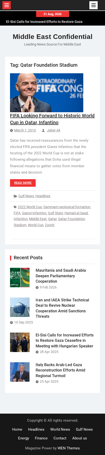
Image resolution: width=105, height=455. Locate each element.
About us (79, 438)
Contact (59, 438)
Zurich (49, 225)
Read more (23, 183)
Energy (23, 438)
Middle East (38, 219)
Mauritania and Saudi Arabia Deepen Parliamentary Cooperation (61, 276)
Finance (41, 438)
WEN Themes (69, 448)
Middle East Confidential (53, 36)
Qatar (52, 219)
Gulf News (26, 196)
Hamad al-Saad (76, 213)
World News (60, 429)
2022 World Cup (30, 207)
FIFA (17, 213)
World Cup (35, 225)
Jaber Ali (53, 130)
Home (17, 429)
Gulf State (55, 213)
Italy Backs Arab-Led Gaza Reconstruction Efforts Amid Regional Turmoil (60, 370)
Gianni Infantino (34, 213)
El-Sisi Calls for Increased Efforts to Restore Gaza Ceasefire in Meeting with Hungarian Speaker (65, 340)
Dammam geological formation (66, 207)
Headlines (42, 196)
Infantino (21, 219)
